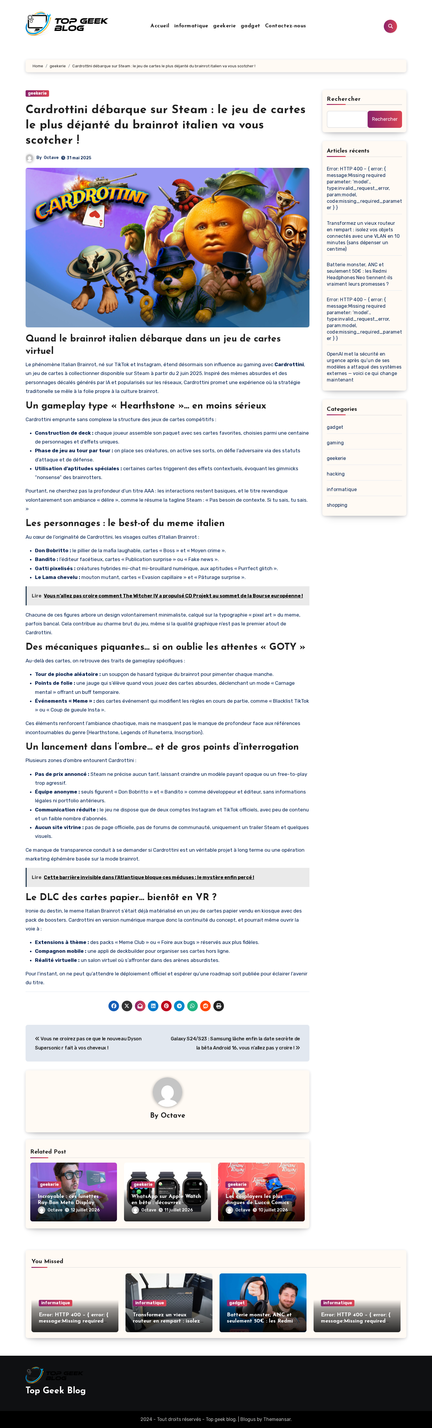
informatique (191, 26)
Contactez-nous (285, 26)
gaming (335, 443)
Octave (51, 157)
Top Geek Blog (56, 1391)
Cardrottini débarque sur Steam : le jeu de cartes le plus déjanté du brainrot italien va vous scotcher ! (166, 125)
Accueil (160, 26)
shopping (337, 505)
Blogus (248, 1419)
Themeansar (277, 1419)
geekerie (224, 26)
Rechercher (344, 99)
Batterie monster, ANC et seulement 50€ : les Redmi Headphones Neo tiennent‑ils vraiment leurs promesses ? (359, 274)
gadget (250, 26)
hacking (336, 474)
